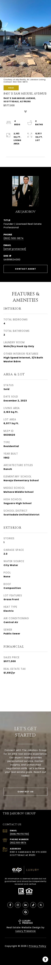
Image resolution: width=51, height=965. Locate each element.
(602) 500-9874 (14, 238)
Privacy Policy (37, 946)
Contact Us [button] (25, 791)
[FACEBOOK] (10, 905)
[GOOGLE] (25, 912)
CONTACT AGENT (25, 268)
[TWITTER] (41, 905)
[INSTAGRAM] (18, 905)
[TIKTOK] (33, 905)
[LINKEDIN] (25, 905)
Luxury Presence (25, 931)
